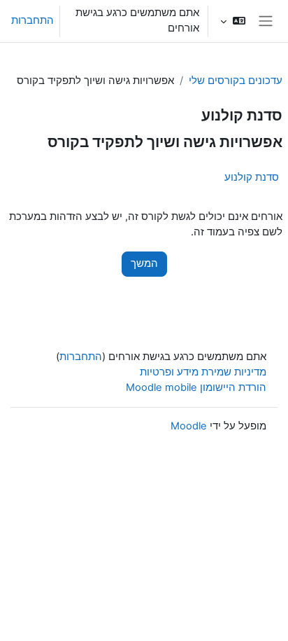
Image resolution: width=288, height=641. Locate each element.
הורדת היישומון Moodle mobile (196, 387)
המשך (144, 263)
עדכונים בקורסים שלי (235, 80)
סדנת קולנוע (251, 177)
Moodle (189, 426)
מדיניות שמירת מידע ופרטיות (203, 372)
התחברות (32, 20)
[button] (232, 21)
